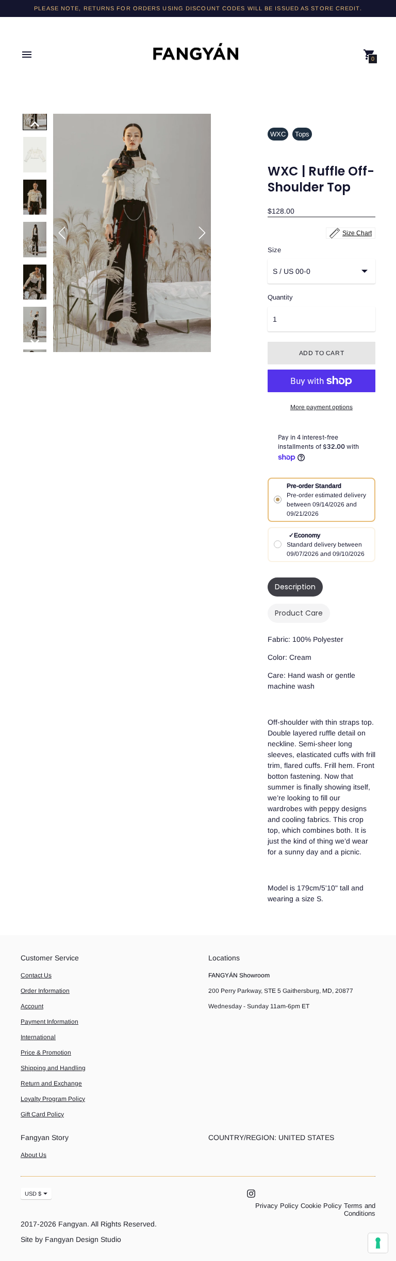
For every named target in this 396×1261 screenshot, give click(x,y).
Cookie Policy (321, 1206)
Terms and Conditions (359, 1209)
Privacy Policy (277, 1206)
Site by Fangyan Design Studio (71, 1239)
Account (32, 1006)
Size (274, 250)
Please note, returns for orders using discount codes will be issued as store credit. (197, 8)
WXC (278, 134)
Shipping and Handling (53, 1068)
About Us (33, 1155)
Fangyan (72, 1224)
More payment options (321, 407)
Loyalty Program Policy (53, 1098)
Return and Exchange (51, 1083)
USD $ (33, 1193)
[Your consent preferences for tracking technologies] (378, 1243)
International (38, 1037)
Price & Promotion (46, 1052)
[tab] (295, 587)
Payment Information (49, 1021)
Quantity (280, 297)
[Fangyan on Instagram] (251, 1193)
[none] (35, 124)
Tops (302, 134)
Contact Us (36, 975)
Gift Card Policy (42, 1114)
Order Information (45, 990)
